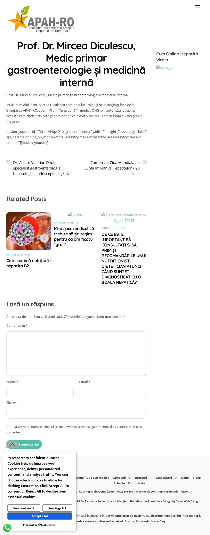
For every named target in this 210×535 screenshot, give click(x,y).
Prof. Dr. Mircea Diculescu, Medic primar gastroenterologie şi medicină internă (76, 63)
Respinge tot (57, 508)
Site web (12, 402)
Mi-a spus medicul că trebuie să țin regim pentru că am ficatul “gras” (74, 236)
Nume (12, 382)
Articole (12, 254)
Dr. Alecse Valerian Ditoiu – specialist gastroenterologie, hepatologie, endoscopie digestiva (42, 168)
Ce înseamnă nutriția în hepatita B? (28, 263)
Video (197, 478)
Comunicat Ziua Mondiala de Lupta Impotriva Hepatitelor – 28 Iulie (111, 168)
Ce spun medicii (98, 478)
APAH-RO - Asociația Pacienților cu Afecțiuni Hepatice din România (115, 501)
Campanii (119, 478)
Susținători (164, 478)
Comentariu (17, 325)
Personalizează (23, 508)
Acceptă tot (40, 516)
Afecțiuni (77, 478)
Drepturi (141, 478)
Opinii (185, 478)
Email (84, 382)
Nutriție (24, 254)
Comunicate (136, 483)
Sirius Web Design (188, 501)
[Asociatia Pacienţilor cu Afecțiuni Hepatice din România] (42, 32)
